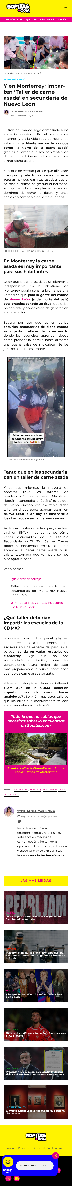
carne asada (21, 789)
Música (10, 913)
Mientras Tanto (14, 79)
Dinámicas (47, 19)
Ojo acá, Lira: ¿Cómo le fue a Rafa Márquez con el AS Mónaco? (36, 1034)
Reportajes (14, 19)
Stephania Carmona (29, 111)
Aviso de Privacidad (19, 1148)
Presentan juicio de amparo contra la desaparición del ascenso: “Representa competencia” (35, 1073)
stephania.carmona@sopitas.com (40, 816)
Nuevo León (20, 299)
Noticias (11, 949)
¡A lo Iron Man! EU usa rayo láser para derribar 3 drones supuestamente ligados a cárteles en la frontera (35, 955)
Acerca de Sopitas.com (48, 1148)
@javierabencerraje (26, 579)
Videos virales (11, 794)
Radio (62, 19)
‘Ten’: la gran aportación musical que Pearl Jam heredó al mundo (33, 918)
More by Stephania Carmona (47, 855)
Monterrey (35, 789)
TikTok (62, 789)
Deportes (12, 1030)
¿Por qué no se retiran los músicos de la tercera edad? (34, 996)
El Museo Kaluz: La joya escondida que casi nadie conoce (36, 1112)
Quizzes (31, 19)
